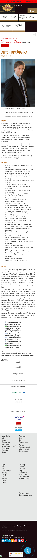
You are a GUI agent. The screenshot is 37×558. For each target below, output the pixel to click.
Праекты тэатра (23, 472)
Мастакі (4, 480)
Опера (20, 438)
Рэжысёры (4, 478)
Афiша (3, 438)
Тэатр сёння (22, 468)
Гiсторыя (21, 470)
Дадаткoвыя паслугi (24, 478)
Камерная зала (6, 442)
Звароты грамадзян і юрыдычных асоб (13, 538)
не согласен (26, 42)
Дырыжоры (5, 472)
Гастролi (4, 440)
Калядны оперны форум (25, 495)
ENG (22, 5)
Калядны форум (6, 448)
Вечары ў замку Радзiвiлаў (9, 446)
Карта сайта (5, 450)
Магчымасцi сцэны (24, 476)
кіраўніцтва (22, 466)
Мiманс (4, 482)
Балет (20, 440)
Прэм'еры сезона (23, 442)
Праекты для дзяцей (24, 447)
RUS (19, 5)
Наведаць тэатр (23, 474)
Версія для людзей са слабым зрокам (21, 1)
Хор (3, 476)
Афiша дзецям (5, 444)
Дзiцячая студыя (23, 451)
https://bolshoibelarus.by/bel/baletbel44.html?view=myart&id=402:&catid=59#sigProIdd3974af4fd (17, 355)
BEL (17, 5)
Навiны (4, 452)
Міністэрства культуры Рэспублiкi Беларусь (14, 530)
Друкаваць (4, 360)
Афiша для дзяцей (24, 449)
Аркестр (4, 474)
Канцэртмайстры (6, 470)
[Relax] (19, 429)
